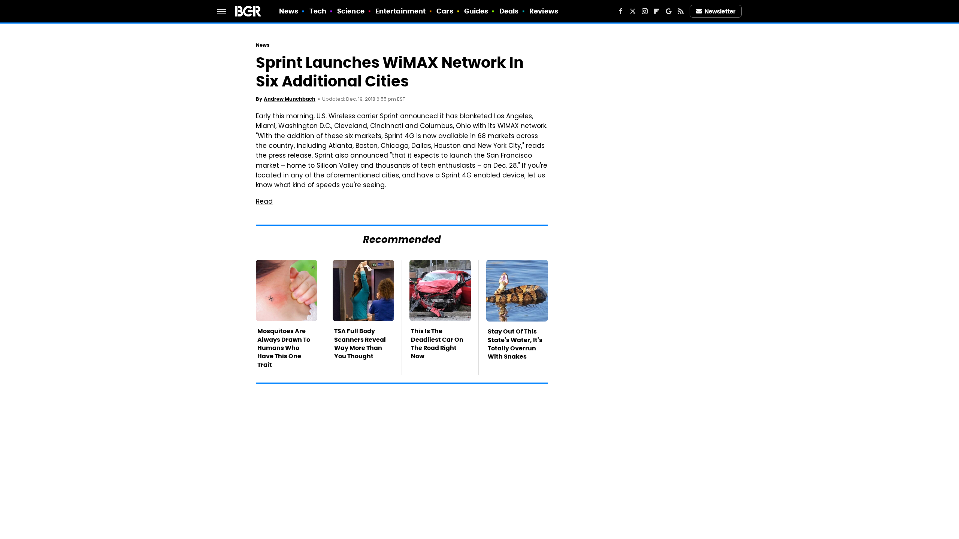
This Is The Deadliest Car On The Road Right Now (437, 343)
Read (264, 202)
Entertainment (400, 11)
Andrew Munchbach (289, 99)
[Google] (669, 11)
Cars (444, 11)
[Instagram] (645, 11)
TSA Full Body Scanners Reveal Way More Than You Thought (360, 343)
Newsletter (720, 11)
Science (350, 11)
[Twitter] (633, 11)
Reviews (543, 11)
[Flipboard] (657, 11)
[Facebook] (621, 11)
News (288, 11)
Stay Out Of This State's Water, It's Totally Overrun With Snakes (515, 344)
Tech (317, 11)
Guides (476, 11)
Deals (509, 11)
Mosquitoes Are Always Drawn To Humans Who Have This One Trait (283, 348)
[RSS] (681, 11)
